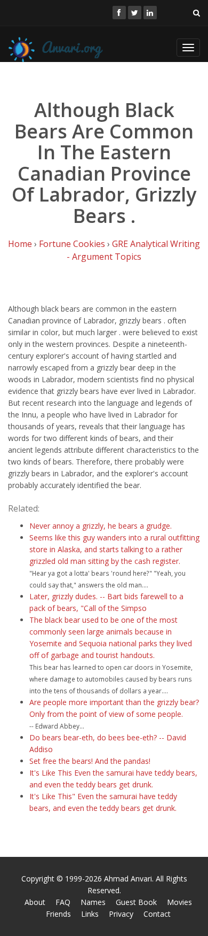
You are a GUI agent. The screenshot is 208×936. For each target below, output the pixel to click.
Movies (179, 902)
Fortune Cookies (72, 244)
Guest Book (136, 902)
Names (93, 902)
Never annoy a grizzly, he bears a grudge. (100, 526)
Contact (157, 914)
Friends (58, 914)
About (35, 902)
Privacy (121, 914)
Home (20, 244)
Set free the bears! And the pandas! (89, 761)
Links (90, 914)
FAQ (62, 902)
